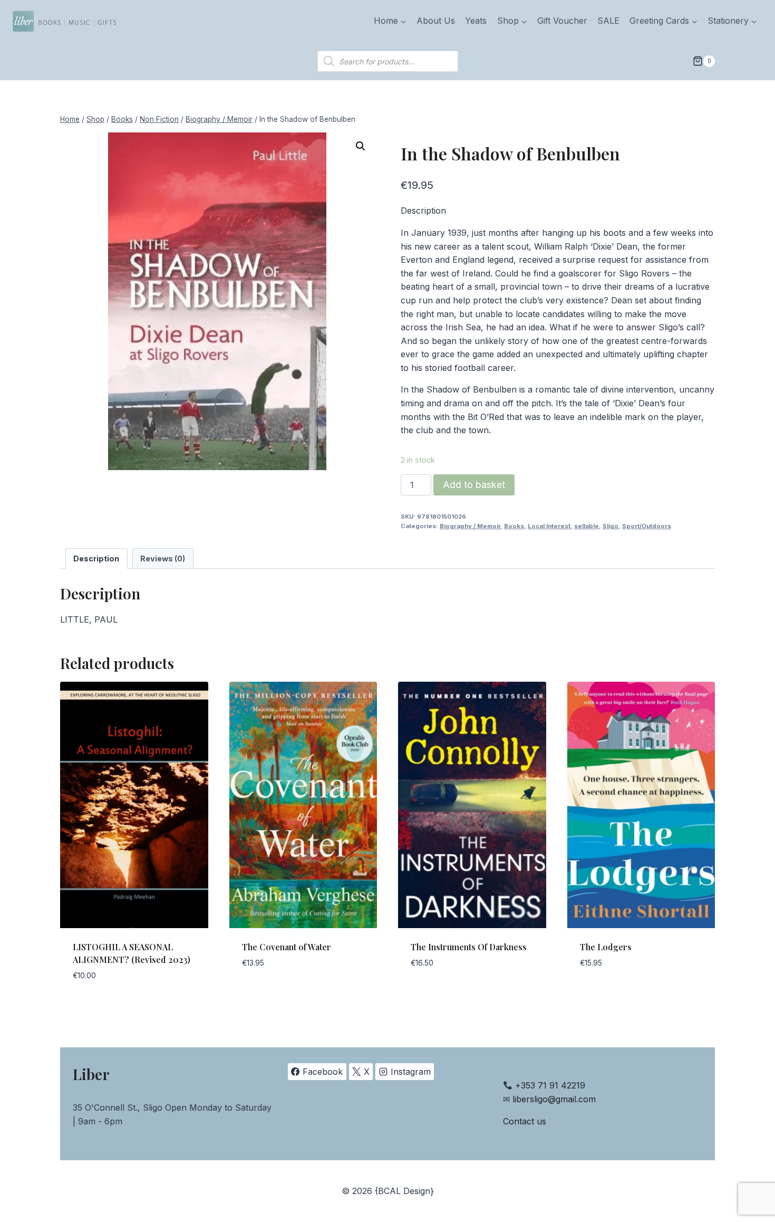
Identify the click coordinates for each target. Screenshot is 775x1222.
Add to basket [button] (272, 995)
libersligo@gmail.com (554, 1099)
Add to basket (474, 484)
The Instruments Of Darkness (469, 946)
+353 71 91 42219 (550, 1085)
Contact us (524, 1121)
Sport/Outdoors (646, 526)
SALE (608, 20)
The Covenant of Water (286, 946)
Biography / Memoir (470, 526)
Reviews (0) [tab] (162, 558)
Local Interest (549, 526)
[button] (360, 146)
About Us (435, 20)
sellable (586, 526)
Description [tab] (96, 558)
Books (514, 526)
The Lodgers (606, 946)
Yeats (476, 20)
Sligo (610, 526)
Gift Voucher (562, 20)
